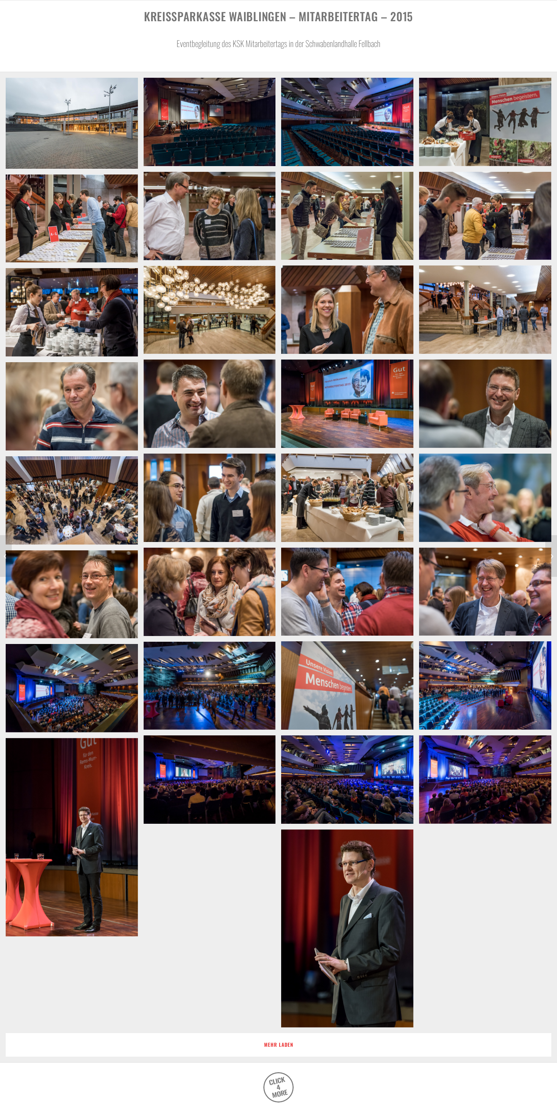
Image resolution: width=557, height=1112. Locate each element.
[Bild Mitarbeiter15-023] (213, 595)
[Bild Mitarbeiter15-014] (488, 407)
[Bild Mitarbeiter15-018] (488, 501)
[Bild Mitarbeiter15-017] (350, 501)
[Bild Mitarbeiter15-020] (75, 503)
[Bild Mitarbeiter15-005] (350, 219)
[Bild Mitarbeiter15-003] (350, 125)
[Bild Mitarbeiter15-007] (213, 219)
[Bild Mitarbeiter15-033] (350, 931)
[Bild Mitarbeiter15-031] (213, 782)
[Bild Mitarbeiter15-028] (75, 691)
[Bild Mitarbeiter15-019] (213, 501)
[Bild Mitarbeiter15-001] (75, 126)
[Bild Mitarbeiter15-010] (488, 312)
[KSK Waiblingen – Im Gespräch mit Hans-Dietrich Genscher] (6, 556)
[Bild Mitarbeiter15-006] (488, 219)
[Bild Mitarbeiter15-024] (75, 597)
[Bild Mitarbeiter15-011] (213, 313)
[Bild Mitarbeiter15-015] (213, 407)
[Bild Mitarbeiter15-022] (488, 595)
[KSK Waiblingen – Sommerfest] (551, 556)
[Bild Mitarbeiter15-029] (350, 782)
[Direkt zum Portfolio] (278, 1087)
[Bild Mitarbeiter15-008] (75, 221)
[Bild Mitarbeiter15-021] (350, 595)
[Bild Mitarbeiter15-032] (75, 840)
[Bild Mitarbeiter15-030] (488, 782)
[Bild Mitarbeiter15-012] (75, 315)
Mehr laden (278, 1044)
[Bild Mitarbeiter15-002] (213, 125)
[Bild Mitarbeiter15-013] (350, 407)
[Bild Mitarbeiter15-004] (488, 125)
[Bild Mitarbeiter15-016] (75, 409)
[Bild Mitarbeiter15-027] (213, 689)
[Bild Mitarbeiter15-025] (350, 688)
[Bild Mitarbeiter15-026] (488, 688)
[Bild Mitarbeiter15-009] (350, 312)
